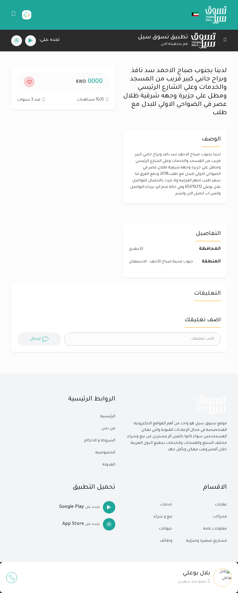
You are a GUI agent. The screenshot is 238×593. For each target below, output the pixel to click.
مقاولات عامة (215, 529)
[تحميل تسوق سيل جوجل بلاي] (30, 40)
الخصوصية (105, 453)
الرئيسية (107, 416)
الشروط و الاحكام (99, 441)
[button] (192, 14)
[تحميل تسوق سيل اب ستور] (16, 40)
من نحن (108, 428)
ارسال (35, 339)
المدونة (109, 465)
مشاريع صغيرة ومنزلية (206, 541)
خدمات (166, 505)
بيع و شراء (163, 517)
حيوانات (165, 529)
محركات (220, 517)
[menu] (13, 15)
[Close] (225, 40)
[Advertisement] (63, 170)
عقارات (221, 505)
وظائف (166, 541)
